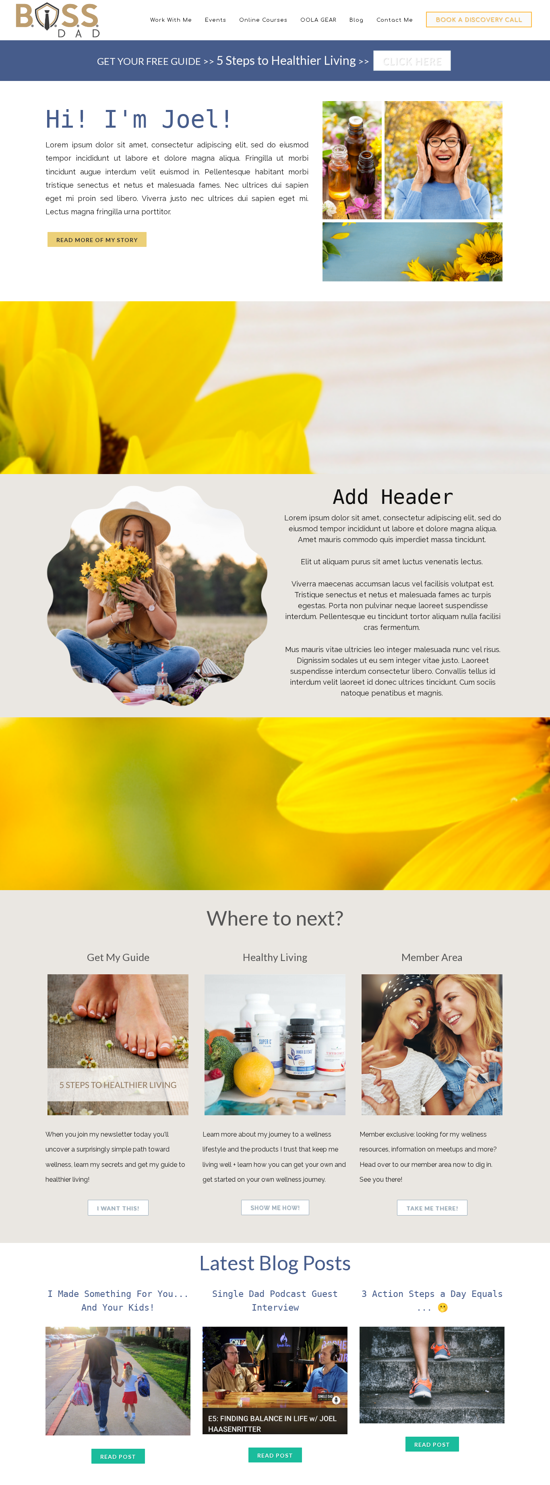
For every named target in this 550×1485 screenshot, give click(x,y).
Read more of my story (97, 239)
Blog (356, 20)
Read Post (118, 1456)
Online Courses (263, 20)
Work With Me (171, 20)
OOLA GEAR (318, 20)
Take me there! (432, 1208)
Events (215, 20)
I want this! (118, 1208)
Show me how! (275, 1208)
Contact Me (394, 20)
